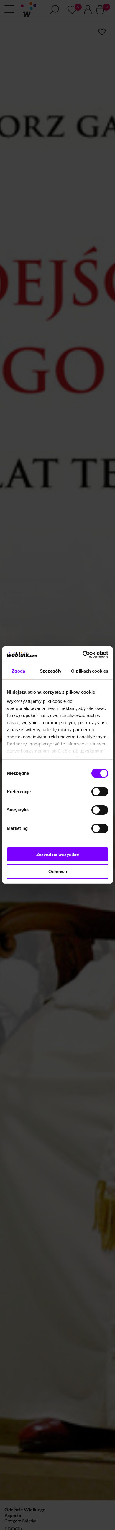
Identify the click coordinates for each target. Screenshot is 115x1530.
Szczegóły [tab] (50, 670)
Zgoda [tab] (18, 670)
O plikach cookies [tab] (89, 670)
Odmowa (57, 871)
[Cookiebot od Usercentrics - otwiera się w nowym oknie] (82, 654)
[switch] (99, 791)
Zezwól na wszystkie (57, 854)
